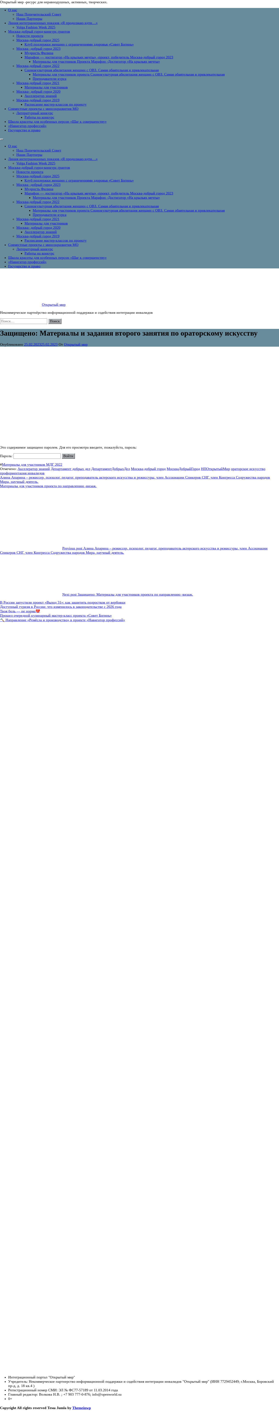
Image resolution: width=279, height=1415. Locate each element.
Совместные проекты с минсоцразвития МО (43, 109)
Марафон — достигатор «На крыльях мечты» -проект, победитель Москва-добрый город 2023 (99, 57)
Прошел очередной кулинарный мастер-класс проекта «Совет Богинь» (56, 615)
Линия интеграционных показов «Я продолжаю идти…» (53, 23)
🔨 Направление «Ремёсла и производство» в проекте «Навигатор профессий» (62, 620)
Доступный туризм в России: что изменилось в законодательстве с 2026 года (61, 607)
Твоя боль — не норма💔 (20, 611)
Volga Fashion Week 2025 (35, 27)
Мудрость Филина (39, 53)
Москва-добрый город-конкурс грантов (39, 31)
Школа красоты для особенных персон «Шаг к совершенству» (57, 121)
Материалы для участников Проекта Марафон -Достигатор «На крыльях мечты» (96, 61)
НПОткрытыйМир (215, 469)
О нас (12, 10)
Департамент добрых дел (70, 469)
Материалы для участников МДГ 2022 (32, 464)
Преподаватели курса (49, 79)
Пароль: (6, 456)
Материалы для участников (46, 87)
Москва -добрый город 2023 (38, 49)
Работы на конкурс (39, 117)
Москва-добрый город (148, 469)
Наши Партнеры (29, 19)
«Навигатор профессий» (27, 126)
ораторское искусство (248, 469)
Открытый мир (54, 305)
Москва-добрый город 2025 (37, 40)
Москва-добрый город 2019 (37, 100)
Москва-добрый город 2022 (37, 66)
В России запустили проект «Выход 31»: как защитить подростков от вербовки (62, 602)
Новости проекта (29, 36)
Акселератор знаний (41, 96)
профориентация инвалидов (22, 473)
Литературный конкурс (34, 113)
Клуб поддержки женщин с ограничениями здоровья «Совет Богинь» (79, 44)
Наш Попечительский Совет (38, 14)
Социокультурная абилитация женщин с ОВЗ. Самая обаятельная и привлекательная (92, 70)
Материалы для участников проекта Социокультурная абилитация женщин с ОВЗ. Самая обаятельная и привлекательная (129, 74)
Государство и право (24, 130)
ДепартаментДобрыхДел (110, 469)
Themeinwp (81, 1408)
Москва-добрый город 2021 (37, 83)
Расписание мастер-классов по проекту (56, 104)
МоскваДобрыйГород (183, 469)
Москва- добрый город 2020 (38, 91)
